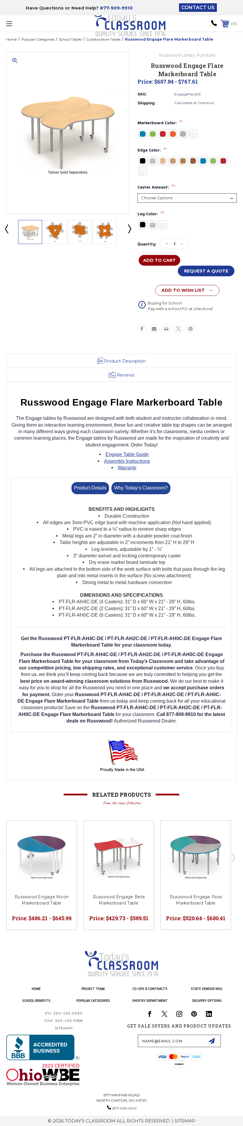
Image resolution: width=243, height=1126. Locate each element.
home (36, 988)
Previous (6, 228)
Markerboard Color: (160, 123)
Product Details (90, 487)
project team (93, 988)
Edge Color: (152, 150)
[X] (178, 328)
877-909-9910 (116, 8)
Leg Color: (151, 214)
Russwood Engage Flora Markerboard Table (196, 900)
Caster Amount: (156, 187)
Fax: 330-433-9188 (64, 1020)
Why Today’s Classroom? (141, 487)
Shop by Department (150, 1000)
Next (129, 228)
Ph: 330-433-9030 (64, 1013)
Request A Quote (206, 271)
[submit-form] (212, 1040)
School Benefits (36, 1000)
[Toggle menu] (29, 23)
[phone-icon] (214, 25)
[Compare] (65, 846)
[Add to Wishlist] (65, 832)
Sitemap (64, 1028)
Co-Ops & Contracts (149, 988)
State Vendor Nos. (207, 988)
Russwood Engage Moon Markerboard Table (42, 900)
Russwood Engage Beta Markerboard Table (119, 900)
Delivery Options (207, 1000)
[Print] (166, 328)
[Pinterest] (190, 328)
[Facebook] (142, 328)
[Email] (154, 328)
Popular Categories (93, 1000)
